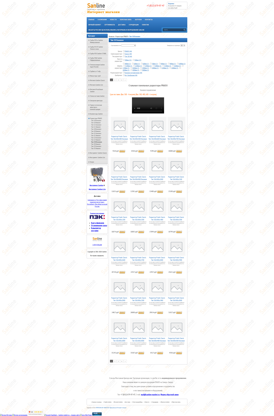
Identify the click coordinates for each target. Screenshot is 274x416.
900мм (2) (173, 64)
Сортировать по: (116, 45)
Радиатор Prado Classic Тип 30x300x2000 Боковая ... (119, 299)
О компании (102, 19)
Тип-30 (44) (128, 56)
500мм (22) (138, 60)
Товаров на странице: (173, 45)
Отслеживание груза (99, 225)
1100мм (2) (128, 66)
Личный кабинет (94, 25)
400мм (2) (128, 64)
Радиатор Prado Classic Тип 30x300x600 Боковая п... (157, 137)
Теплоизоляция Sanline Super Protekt (97, 66)
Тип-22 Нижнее (96, 140)
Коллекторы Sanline (96, 114)
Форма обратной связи (169, 394)
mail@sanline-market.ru (150, 394)
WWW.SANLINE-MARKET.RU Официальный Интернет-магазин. (111, 408)
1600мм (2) (177, 66)
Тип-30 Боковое (96, 142)
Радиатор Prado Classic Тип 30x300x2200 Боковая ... (138, 299)
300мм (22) (128, 60)
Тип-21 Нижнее (96, 135)
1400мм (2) (158, 66)
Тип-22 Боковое (96, 138)
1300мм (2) (148, 66)
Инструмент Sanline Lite (97, 157)
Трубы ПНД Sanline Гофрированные (96, 59)
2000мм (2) (155, 68)
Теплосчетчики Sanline (97, 96)
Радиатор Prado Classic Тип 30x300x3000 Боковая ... (138, 339)
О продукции (134, 25)
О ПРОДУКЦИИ (97, 245)
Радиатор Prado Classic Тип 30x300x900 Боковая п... (138, 178)
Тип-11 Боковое (96, 125)
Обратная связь (126, 19)
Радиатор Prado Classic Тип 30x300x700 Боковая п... (176, 137)
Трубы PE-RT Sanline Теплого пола (96, 48)
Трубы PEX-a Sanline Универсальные (96, 41)
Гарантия (145, 25)
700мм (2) (155, 64)
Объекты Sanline (165, 402)
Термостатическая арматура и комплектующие (96, 107)
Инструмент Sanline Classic (98, 153)
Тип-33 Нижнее (96, 148)
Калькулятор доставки (96, 229)
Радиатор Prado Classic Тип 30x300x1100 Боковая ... (176, 178)
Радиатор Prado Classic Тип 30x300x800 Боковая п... (119, 178)
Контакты (149, 19)
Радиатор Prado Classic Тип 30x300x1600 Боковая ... (119, 258)
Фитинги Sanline (118, 402)
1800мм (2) (135, 68)
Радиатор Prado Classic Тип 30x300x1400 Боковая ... (157, 218)
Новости (113, 19)
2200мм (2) (165, 68)
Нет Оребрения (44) (131, 75)
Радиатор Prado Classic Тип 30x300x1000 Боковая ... (157, 178)
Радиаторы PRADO (96, 118)
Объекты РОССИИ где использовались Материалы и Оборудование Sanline (116, 30)
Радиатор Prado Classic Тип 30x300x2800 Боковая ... (119, 339)
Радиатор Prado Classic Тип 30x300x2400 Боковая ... (157, 299)
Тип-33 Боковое (96, 146)
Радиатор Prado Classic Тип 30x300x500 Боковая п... (138, 137)
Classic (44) (128, 54)
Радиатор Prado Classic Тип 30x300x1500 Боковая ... (176, 218)
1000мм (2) (182, 64)
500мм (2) (137, 64)
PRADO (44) (128, 51)
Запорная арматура (96, 100)
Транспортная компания (97, 213)
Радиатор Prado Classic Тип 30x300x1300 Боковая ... (138, 218)
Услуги (92, 162)
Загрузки (138, 19)
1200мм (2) (138, 66)
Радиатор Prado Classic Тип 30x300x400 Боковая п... (119, 137)
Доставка (121, 25)
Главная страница (97, 402)
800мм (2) (164, 64)
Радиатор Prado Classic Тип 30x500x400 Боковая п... (157, 339)
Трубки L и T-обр (95, 71)
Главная (91, 19)
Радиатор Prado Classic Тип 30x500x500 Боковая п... (176, 339)
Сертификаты (109, 25)
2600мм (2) (126, 70)
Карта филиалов (97, 223)
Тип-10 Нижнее (96, 123)
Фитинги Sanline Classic (97, 80)
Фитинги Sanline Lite (96, 85)
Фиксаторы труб (95, 76)
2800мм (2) (135, 70)
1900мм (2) (145, 68)
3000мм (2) (145, 70)
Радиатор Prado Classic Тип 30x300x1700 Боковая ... (138, 258)
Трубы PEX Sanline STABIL (98, 53)
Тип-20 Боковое (96, 129)
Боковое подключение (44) (133, 73)
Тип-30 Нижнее (96, 144)
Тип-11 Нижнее (96, 127)
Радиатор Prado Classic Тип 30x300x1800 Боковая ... (157, 258)
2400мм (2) (174, 68)
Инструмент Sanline (96, 185)
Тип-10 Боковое (96, 120)
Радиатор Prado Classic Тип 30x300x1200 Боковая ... (119, 218)
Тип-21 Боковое (96, 133)
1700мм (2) (126, 68)
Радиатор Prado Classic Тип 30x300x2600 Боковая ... (176, 299)
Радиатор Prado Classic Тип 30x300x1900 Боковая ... (176, 258)
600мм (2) (146, 64)
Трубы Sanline (108, 402)
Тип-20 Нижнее (96, 131)
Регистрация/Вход (137, 402)
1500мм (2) (167, 66)
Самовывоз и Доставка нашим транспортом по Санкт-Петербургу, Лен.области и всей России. (97, 203)
